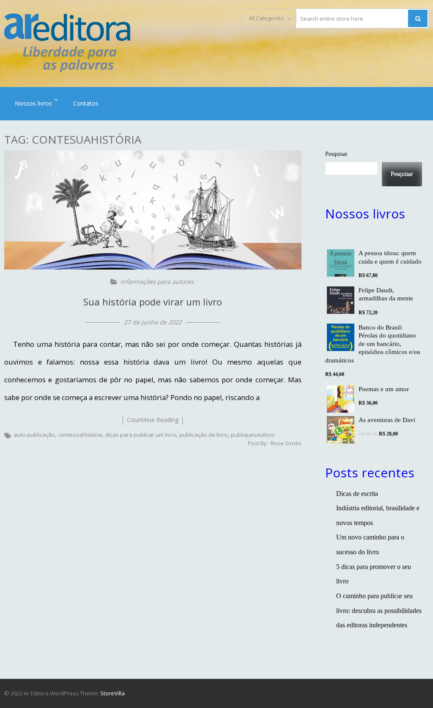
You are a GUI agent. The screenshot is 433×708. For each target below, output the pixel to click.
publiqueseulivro (252, 434)
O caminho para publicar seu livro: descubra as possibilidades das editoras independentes (379, 610)
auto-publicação (34, 434)
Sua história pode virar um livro (152, 301)
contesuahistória (80, 434)
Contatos (86, 103)
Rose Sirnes (286, 443)
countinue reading (152, 420)
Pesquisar (336, 153)
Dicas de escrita (357, 493)
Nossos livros (33, 103)
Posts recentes (369, 472)
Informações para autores (157, 282)
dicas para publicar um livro (140, 434)
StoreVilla (112, 693)
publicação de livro (203, 434)
